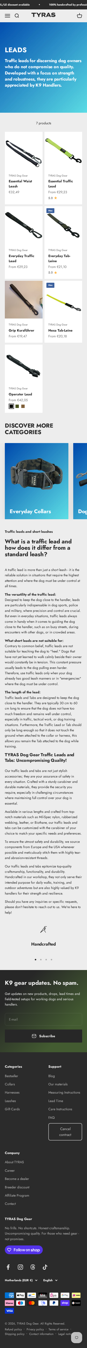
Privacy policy (35, 1329)
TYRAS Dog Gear (18, 176)
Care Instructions (60, 1109)
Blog (51, 1076)
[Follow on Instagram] (20, 1267)
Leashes (10, 1100)
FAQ (51, 1117)
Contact (10, 1203)
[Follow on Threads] (32, 1267)
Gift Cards (12, 1109)
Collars (10, 1084)
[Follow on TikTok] (45, 1267)
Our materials (58, 1084)
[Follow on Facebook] (8, 1267)
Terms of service (58, 1329)
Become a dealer (17, 1178)
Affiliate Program (17, 1195)
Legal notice (65, 1334)
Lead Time (55, 1100)
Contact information (41, 1334)
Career (10, 1170)
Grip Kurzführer (21, 330)
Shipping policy (14, 1334)
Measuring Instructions (64, 1092)
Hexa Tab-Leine (60, 330)
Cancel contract (65, 1131)
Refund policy (13, 1329)
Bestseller (11, 1076)
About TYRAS (14, 1162)
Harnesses (12, 1092)
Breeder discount (17, 1187)
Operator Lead (20, 394)
